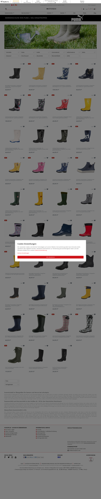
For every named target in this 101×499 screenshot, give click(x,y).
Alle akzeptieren (50, 257)
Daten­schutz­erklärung (41, 250)
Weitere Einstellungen (23, 253)
